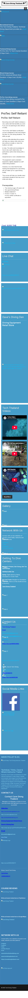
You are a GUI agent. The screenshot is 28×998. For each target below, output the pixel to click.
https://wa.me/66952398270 (10, 282)
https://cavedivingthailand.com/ (9, 822)
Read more (14, 61)
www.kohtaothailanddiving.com (10, 961)
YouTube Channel (5, 956)
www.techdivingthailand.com (9, 963)
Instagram (5, 554)
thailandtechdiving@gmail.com (12, 644)
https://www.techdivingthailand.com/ (10, 819)
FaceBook (5, 550)
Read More (7, 504)
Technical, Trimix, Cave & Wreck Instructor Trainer (12, 778)
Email (2, 957)
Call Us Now (6, 677)
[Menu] (25, 8)
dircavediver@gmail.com (10, 640)
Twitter (2, 954)
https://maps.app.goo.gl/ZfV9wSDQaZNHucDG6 (13, 835)
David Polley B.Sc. (10, 764)
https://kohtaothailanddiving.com (9, 825)
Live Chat (5, 269)
